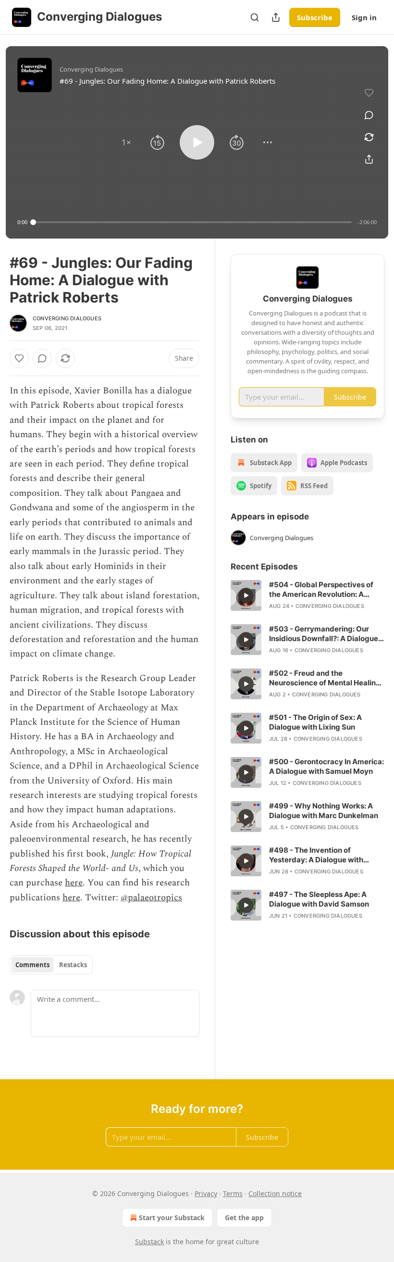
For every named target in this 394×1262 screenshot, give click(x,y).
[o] (246, 595)
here (74, 883)
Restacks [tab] (73, 964)
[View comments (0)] (369, 115)
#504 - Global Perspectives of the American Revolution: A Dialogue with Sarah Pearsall (321, 589)
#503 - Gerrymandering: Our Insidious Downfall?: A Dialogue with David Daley (323, 634)
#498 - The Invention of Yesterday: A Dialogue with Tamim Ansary (316, 855)
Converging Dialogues (67, 318)
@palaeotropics (151, 898)
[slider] (192, 222)
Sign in (364, 17)
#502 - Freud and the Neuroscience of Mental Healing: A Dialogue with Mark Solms (325, 678)
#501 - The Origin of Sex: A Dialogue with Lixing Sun (315, 722)
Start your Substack (172, 1217)
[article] (307, 595)
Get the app (244, 1217)
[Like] (19, 358)
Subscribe (314, 17)
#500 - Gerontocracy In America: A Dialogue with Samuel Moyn (326, 766)
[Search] (254, 17)
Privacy (206, 1193)
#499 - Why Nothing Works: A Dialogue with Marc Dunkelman (323, 810)
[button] (126, 142)
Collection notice (275, 1193)
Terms (233, 1193)
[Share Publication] (275, 17)
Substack (149, 1241)
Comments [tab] (32, 964)
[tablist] (51, 964)
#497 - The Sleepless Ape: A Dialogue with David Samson (319, 899)
